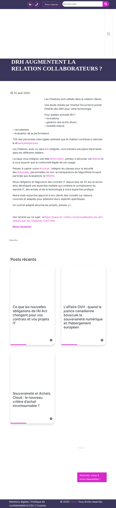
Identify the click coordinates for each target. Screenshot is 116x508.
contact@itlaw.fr (89, 457)
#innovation (57, 158)
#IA (47, 149)
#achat (96, 158)
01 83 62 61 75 (89, 452)
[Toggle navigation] (108, 33)
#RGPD (50, 175)
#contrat (44, 168)
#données (23, 172)
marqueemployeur (27, 143)
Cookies (41, 505)
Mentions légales (19, 501)
